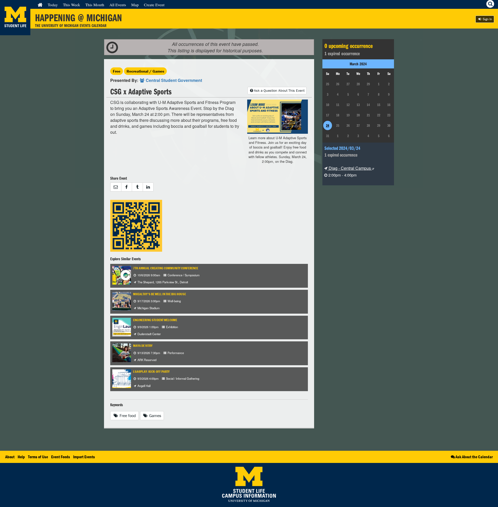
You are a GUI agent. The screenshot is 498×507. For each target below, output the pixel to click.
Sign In (487, 19)
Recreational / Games (145, 71)
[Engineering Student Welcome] (125, 326)
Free (116, 71)
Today (53, 4)
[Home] (40, 4)
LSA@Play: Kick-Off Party (151, 371)
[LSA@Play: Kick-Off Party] (121, 378)
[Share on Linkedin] (148, 187)
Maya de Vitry (143, 345)
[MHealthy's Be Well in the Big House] (130, 301)
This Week (71, 4)
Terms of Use (38, 456)
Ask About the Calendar (474, 456)
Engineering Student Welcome (155, 320)
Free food (127, 415)
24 (327, 125)
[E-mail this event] (115, 187)
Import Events (84, 456)
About (10, 456)
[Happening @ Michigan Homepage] (15, 32)
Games (154, 415)
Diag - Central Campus (350, 168)
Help (21, 456)
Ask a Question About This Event (279, 90)
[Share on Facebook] (126, 187)
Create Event (154, 4)
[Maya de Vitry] (126, 352)
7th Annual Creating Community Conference (165, 268)
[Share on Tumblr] (137, 187)
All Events (117, 4)
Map (135, 4)
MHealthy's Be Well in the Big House (159, 294)
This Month (94, 4)
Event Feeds (60, 456)
